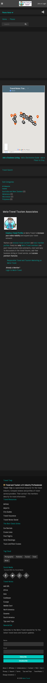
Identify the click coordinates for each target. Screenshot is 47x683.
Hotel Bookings (9, 540)
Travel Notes (38, 671)
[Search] (25, 24)
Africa (5, 590)
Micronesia (6, 196)
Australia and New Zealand (12, 191)
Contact (30, 668)
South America (8, 617)
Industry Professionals (33, 485)
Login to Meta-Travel (14, 270)
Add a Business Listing (11, 157)
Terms (18, 671)
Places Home (7, 12)
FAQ (36, 668)
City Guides (7, 511)
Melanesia (6, 194)
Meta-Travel (26, 678)
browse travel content (21, 242)
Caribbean (7, 598)
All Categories (6, 186)
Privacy (5, 671)
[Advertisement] (23, 55)
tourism (27, 557)
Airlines (6, 504)
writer (6, 561)
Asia (5, 594)
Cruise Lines (7, 532)
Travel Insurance (9, 515)
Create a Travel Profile (14, 233)
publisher (19, 557)
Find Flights (7, 536)
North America (8, 609)
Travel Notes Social (10, 519)
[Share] (43, 12)
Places (12, 19)
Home (4, 19)
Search (12, 671)
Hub (41, 668)
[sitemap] (4, 485)
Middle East (8, 605)
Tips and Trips (8, 621)
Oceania (4, 189)
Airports (6, 508)
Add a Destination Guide (30, 157)
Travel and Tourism (13, 485)
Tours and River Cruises (12, 543)
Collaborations (21, 668)
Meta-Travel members (29, 245)
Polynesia (6, 199)
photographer (9, 557)
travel (34, 557)
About (5, 668)
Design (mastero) (8, 675)
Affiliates (11, 668)
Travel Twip (7, 487)
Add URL (6, 586)
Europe (6, 601)
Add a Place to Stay (39, 158)
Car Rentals (7, 528)
